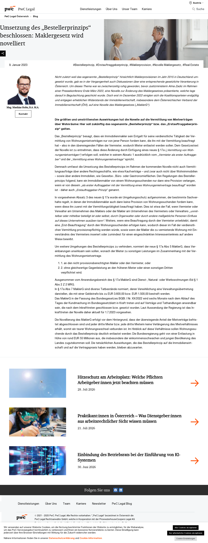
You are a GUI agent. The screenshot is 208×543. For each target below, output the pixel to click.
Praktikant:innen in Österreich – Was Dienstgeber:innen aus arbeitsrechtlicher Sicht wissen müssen (130, 418)
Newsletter (99, 503)
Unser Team (129, 9)
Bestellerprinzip (84, 64)
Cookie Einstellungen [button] (185, 538)
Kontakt (23, 114)
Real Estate (191, 64)
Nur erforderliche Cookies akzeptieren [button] (185, 533)
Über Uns (111, 9)
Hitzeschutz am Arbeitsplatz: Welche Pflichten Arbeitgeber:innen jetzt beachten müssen (120, 379)
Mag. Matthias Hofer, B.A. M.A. (23, 107)
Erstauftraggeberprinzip (113, 64)
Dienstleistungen (90, 9)
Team (66, 503)
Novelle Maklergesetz (167, 64)
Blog (35, 16)
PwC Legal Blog (122, 503)
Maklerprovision (141, 64)
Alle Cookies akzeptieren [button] (186, 527)
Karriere (147, 9)
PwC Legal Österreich (17, 16)
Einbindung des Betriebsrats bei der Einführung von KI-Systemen (129, 457)
